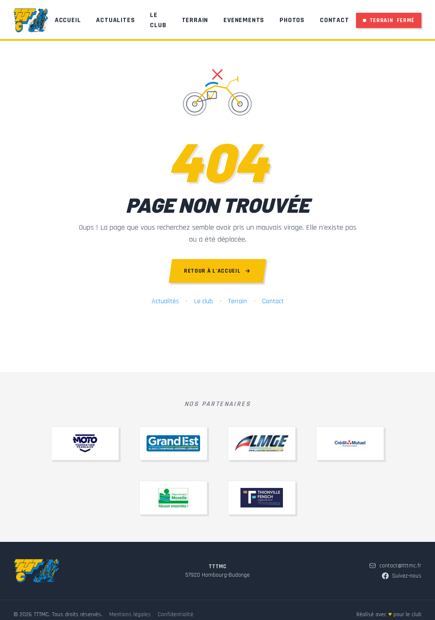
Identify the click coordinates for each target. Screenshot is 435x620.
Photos (292, 20)
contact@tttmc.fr (400, 565)
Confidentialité (175, 614)
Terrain (195, 20)
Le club (203, 301)
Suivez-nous (406, 576)
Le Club (158, 20)
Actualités (165, 301)
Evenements (243, 20)
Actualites (115, 20)
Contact (334, 20)
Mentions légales (130, 614)
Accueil (68, 20)
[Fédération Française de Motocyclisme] (85, 443)
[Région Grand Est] (173, 443)
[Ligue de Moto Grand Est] (262, 443)
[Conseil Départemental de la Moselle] (173, 498)
